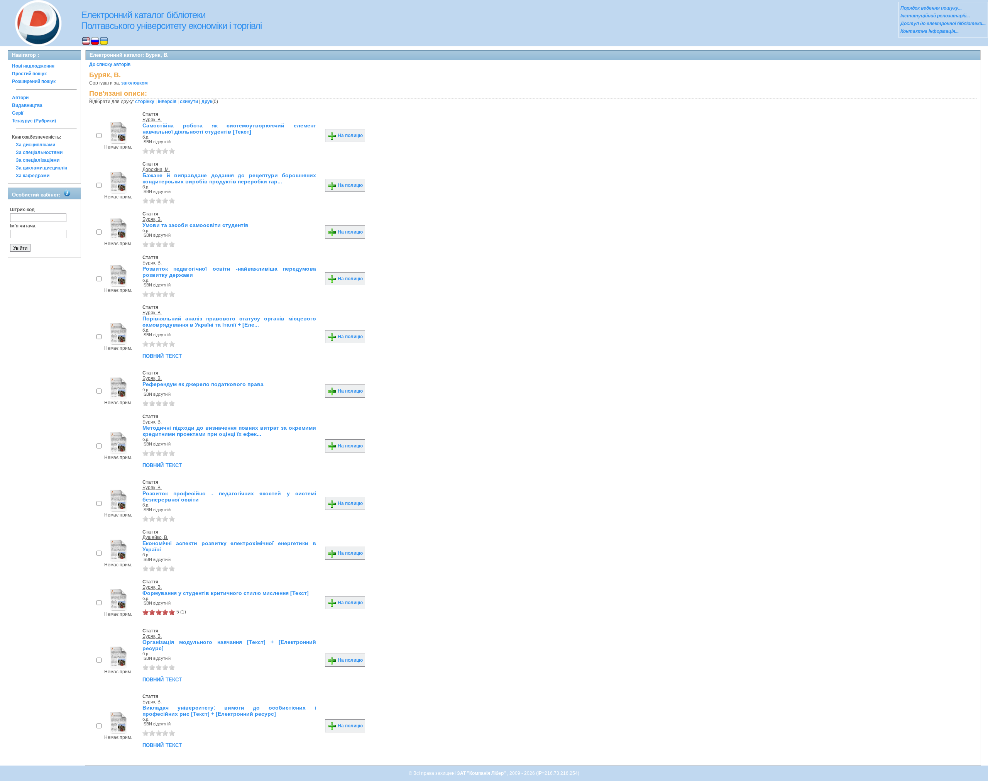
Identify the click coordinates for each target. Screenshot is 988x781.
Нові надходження (33, 66)
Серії (17, 113)
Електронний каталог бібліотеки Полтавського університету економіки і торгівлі (171, 20)
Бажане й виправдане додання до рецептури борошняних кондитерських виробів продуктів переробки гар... (229, 178)
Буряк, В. (152, 119)
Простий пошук (29, 73)
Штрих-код (22, 209)
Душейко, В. (155, 537)
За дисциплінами (35, 144)
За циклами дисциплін (41, 168)
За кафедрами (32, 175)
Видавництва (27, 105)
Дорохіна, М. (156, 169)
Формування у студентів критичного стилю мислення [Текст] (225, 593)
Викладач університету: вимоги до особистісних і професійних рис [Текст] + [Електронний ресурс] (229, 711)
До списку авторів (109, 64)
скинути (189, 101)
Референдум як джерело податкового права (203, 384)
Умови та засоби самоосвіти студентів (195, 225)
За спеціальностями (39, 152)
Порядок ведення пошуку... (931, 8)
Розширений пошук (34, 81)
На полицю (350, 135)
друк (206, 101)
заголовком (134, 83)
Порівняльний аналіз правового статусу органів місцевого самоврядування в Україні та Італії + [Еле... (229, 321)
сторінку (144, 101)
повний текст (162, 355)
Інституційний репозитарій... (935, 16)
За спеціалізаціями (37, 160)
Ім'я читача (23, 226)
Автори (20, 97)
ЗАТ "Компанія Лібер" (482, 773)
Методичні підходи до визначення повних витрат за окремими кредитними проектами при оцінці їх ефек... (229, 431)
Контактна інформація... (929, 31)
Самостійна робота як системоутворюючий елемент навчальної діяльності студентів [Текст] (229, 128)
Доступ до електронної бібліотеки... (943, 23)
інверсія (167, 101)
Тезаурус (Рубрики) (34, 121)
